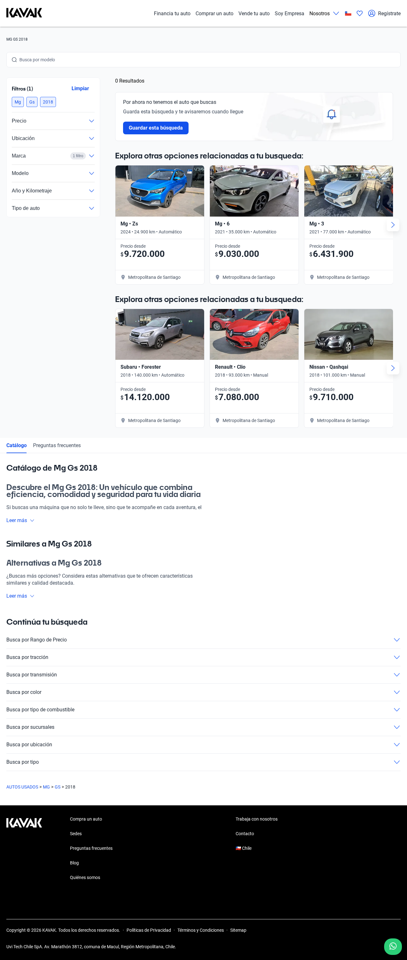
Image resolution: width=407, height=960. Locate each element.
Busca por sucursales (30, 727)
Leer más (16, 520)
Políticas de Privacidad (149, 930)
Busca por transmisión (31, 675)
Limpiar (80, 88)
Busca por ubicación (29, 745)
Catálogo (16, 445)
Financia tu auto (172, 13)
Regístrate (389, 13)
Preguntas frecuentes (57, 445)
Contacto (245, 833)
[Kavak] (24, 13)
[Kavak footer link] (24, 849)
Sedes (76, 833)
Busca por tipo (22, 762)
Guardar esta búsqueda (156, 128)
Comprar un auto (214, 13)
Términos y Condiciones (200, 930)
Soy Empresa (289, 13)
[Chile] (348, 13)
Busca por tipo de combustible (40, 710)
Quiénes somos (85, 877)
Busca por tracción (27, 657)
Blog (74, 862)
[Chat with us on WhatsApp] (393, 946)
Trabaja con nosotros (257, 819)
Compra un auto (86, 819)
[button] (18, 102)
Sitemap (238, 930)
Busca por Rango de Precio (36, 640)
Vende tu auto (254, 13)
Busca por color (23, 692)
